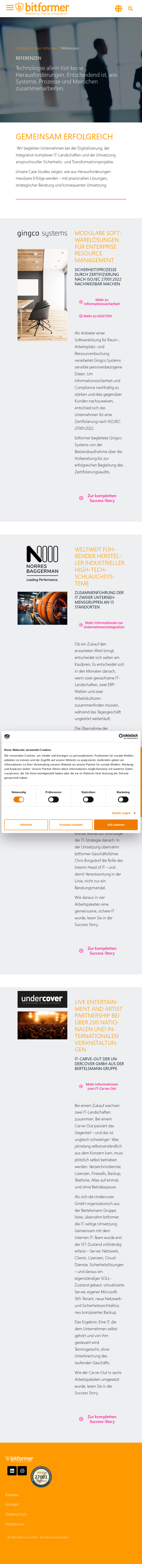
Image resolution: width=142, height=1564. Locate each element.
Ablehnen (26, 824)
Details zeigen (121, 813)
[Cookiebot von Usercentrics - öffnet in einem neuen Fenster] (121, 736)
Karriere (12, 1494)
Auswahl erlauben (71, 824)
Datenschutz (16, 1514)
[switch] (53, 799)
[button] (9, 8)
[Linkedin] (12, 1470)
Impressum (15, 1524)
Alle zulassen (116, 824)
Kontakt (12, 1504)
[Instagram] (22, 1470)
